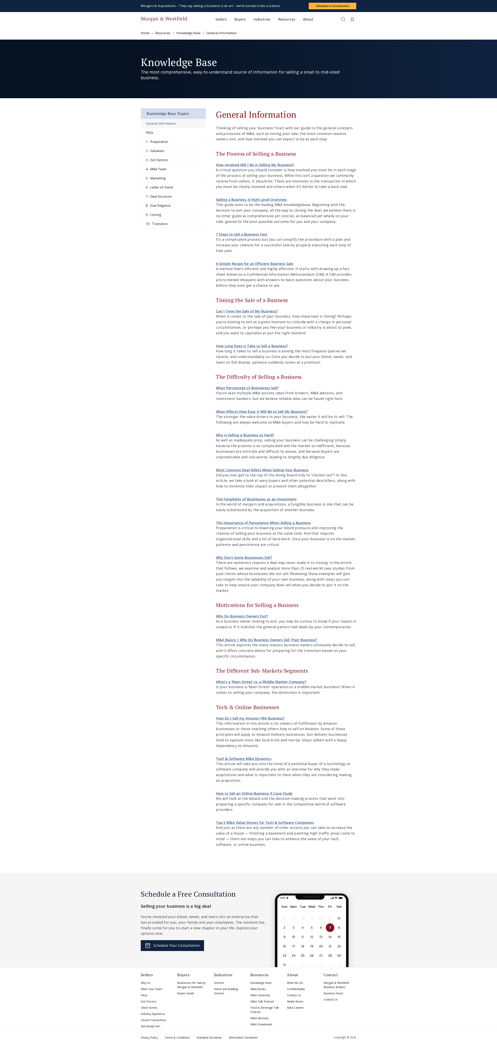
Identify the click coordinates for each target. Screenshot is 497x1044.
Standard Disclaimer (209, 1037)
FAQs (149, 132)
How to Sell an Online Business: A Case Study (254, 793)
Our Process (148, 1001)
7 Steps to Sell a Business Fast (241, 234)
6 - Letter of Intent (159, 187)
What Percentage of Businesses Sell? (247, 388)
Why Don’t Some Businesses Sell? (244, 557)
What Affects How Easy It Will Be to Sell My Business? (262, 411)
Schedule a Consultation (332, 6)
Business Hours (333, 993)
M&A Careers (295, 1007)
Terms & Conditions (177, 1037)
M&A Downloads (261, 1024)
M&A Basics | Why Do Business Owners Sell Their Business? (266, 640)
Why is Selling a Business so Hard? (245, 435)
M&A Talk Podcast (262, 1001)
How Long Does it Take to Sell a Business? (252, 346)
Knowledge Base (261, 983)
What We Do (295, 983)
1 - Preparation (157, 142)
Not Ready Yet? (150, 1026)
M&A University (260, 995)
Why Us (145, 983)
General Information (161, 123)
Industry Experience (153, 1014)
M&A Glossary (259, 1018)
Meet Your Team (151, 989)
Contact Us (294, 995)
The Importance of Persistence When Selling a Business (263, 522)
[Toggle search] (343, 19)
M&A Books (258, 989)
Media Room (295, 1001)
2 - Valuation (155, 151)
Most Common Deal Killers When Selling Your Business (262, 470)
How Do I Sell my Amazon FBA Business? (250, 718)
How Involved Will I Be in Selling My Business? (255, 164)
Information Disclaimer (243, 1037)
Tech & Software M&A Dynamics (243, 758)
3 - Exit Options (157, 160)
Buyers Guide (185, 993)
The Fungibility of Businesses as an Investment (256, 499)
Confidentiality (296, 989)
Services (219, 983)
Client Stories (149, 1007)
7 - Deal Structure (159, 196)
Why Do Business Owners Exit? (242, 616)
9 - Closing (153, 215)
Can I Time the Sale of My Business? (247, 311)
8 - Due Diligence (158, 205)
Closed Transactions (153, 1020)
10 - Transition (157, 224)
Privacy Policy (149, 1037)
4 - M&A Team (156, 169)
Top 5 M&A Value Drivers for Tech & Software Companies (265, 822)
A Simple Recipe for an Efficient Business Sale (254, 263)
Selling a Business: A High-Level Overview (252, 199)
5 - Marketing (156, 178)
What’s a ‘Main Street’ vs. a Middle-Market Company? (261, 681)
